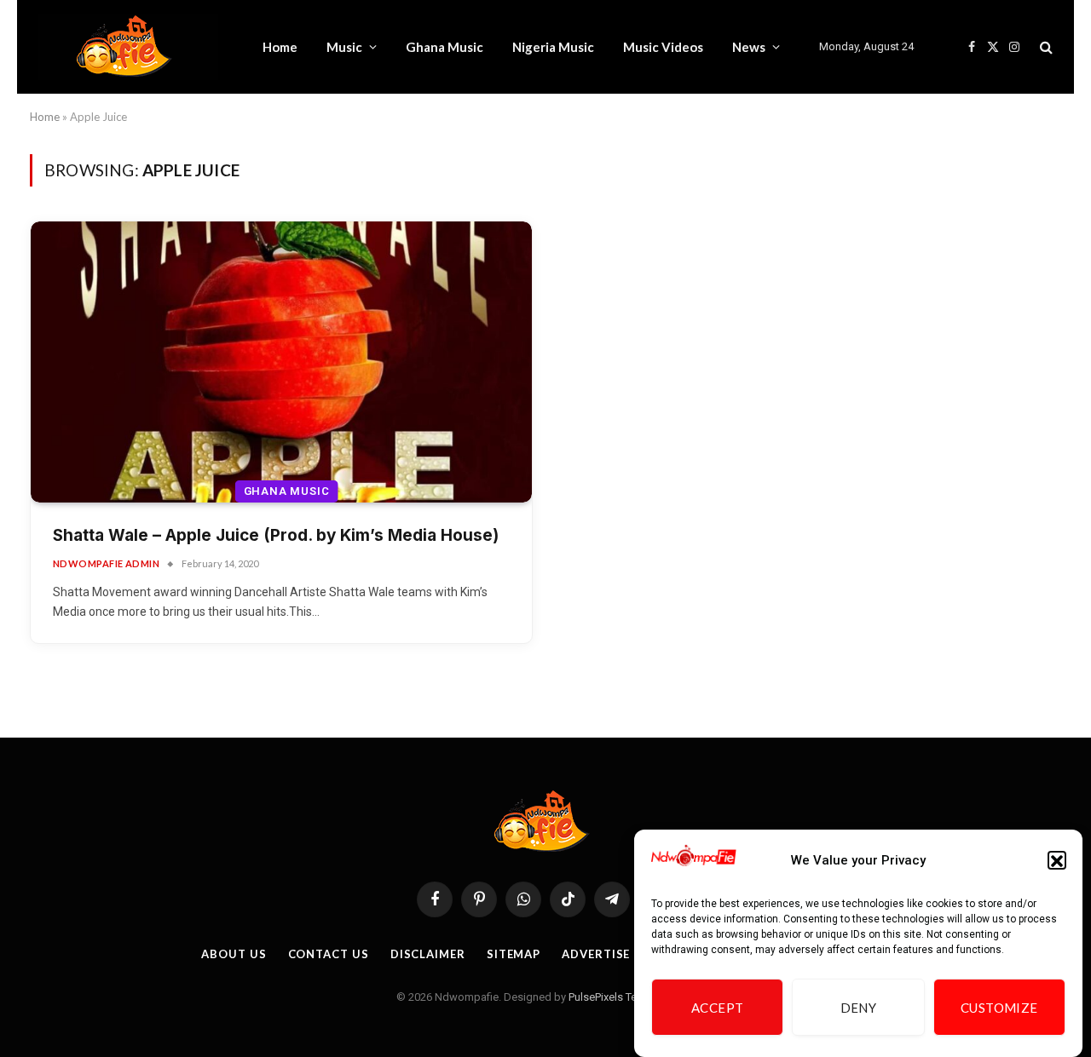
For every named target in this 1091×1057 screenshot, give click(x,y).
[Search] (1044, 47)
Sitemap (513, 954)
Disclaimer (427, 954)
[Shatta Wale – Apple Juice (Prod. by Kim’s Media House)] (281, 362)
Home (280, 47)
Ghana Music (444, 47)
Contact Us (328, 954)
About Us (233, 954)
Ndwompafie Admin (106, 563)
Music (344, 47)
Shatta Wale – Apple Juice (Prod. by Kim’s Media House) (276, 535)
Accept (717, 1007)
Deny (858, 1007)
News (748, 47)
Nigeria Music (553, 47)
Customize (999, 1007)
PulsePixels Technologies (630, 997)
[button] (1056, 861)
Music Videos (663, 47)
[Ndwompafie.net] (128, 47)
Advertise (596, 954)
